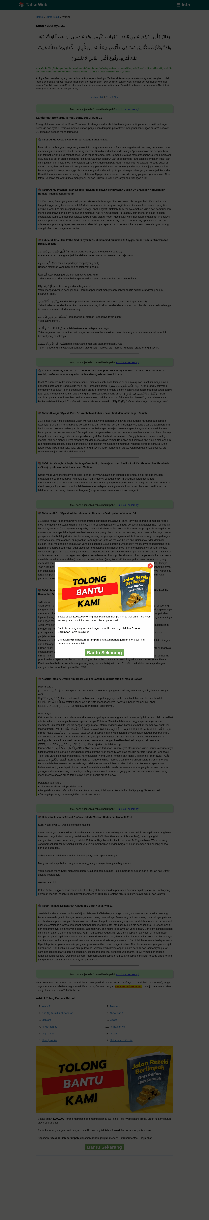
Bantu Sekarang (104, 652)
